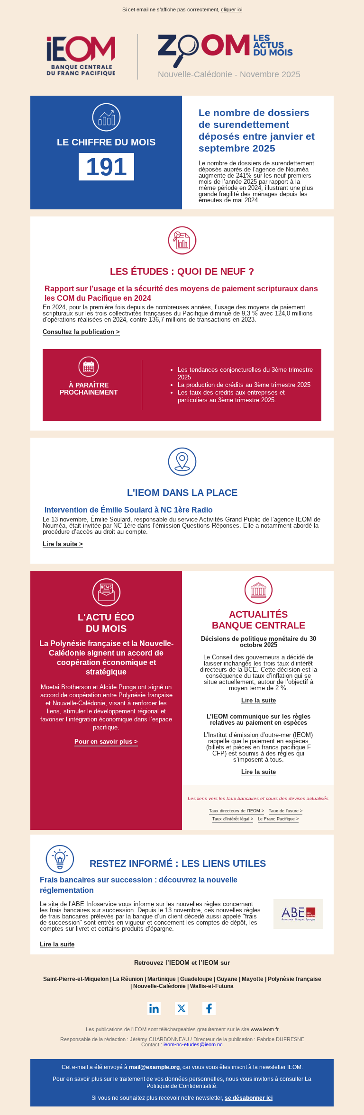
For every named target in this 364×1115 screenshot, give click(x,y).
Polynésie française (294, 979)
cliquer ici (231, 9)
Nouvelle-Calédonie (159, 986)
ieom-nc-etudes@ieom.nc (193, 1044)
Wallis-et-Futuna (212, 986)
